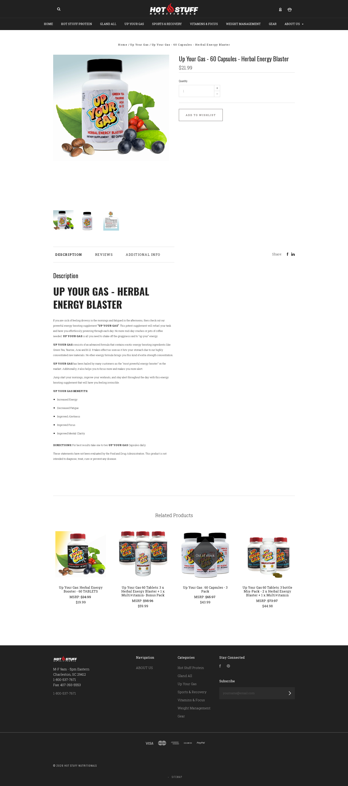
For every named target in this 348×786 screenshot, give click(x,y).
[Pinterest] (228, 666)
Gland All (108, 24)
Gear (273, 24)
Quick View (80, 554)
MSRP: (75, 597)
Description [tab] (68, 254)
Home (48, 24)
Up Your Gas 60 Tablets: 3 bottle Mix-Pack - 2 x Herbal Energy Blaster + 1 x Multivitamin (267, 591)
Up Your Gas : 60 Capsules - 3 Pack (205, 589)
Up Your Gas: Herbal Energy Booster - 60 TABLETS (81, 589)
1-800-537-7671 (64, 693)
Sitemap (177, 777)
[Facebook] (220, 666)
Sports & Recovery (167, 24)
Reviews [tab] (104, 254)
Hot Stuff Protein (76, 24)
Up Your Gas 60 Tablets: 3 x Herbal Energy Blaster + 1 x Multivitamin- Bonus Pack (143, 591)
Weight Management (243, 24)
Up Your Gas (134, 24)
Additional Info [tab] (143, 254)
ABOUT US (292, 24)
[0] (290, 9)
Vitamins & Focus (204, 24)
